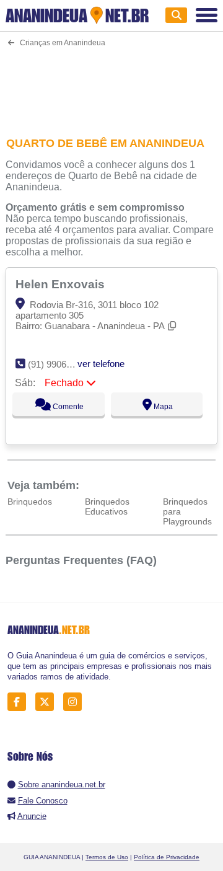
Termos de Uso (106, 857)
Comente (67, 406)
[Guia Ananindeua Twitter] (48, 701)
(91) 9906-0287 (58, 364)
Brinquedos (29, 501)
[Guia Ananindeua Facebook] (20, 701)
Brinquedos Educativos (107, 506)
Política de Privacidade (166, 857)
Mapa (162, 406)
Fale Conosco (43, 800)
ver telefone (101, 363)
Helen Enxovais (61, 284)
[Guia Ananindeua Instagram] (76, 701)
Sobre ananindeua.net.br (61, 784)
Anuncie (31, 816)
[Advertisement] (111, 84)
